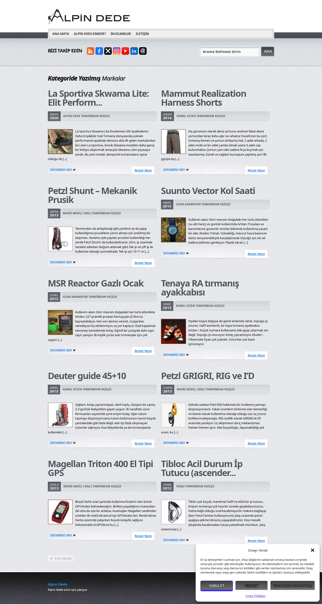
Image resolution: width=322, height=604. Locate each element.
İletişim (142, 34)
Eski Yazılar (61, 558)
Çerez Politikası (255, 596)
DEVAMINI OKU (61, 170)
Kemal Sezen (186, 116)
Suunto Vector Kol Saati (208, 190)
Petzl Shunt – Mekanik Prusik (92, 195)
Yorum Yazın (143, 170)
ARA (268, 51)
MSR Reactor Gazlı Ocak (96, 283)
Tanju (180, 486)
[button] (312, 550)
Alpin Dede (71, 116)
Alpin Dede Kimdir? (90, 34)
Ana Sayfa (60, 34)
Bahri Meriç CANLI (77, 213)
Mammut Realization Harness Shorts (203, 97)
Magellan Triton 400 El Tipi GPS (100, 468)
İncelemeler (121, 34)
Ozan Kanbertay (188, 204)
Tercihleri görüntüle (292, 586)
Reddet (251, 586)
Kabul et (216, 586)
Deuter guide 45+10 (87, 375)
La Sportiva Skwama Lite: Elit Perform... (98, 97)
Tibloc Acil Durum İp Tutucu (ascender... (201, 468)
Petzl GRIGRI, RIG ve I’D (207, 375)
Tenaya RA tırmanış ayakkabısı (200, 287)
